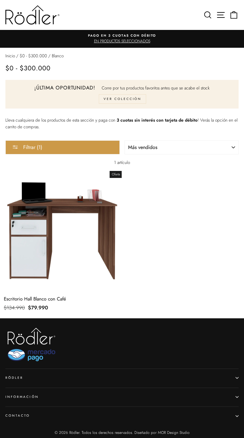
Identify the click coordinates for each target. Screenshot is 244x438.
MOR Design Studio (174, 432)
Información (22, 396)
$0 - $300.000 (33, 56)
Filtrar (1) (32, 147)
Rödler (14, 377)
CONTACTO (17, 415)
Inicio (10, 56)
